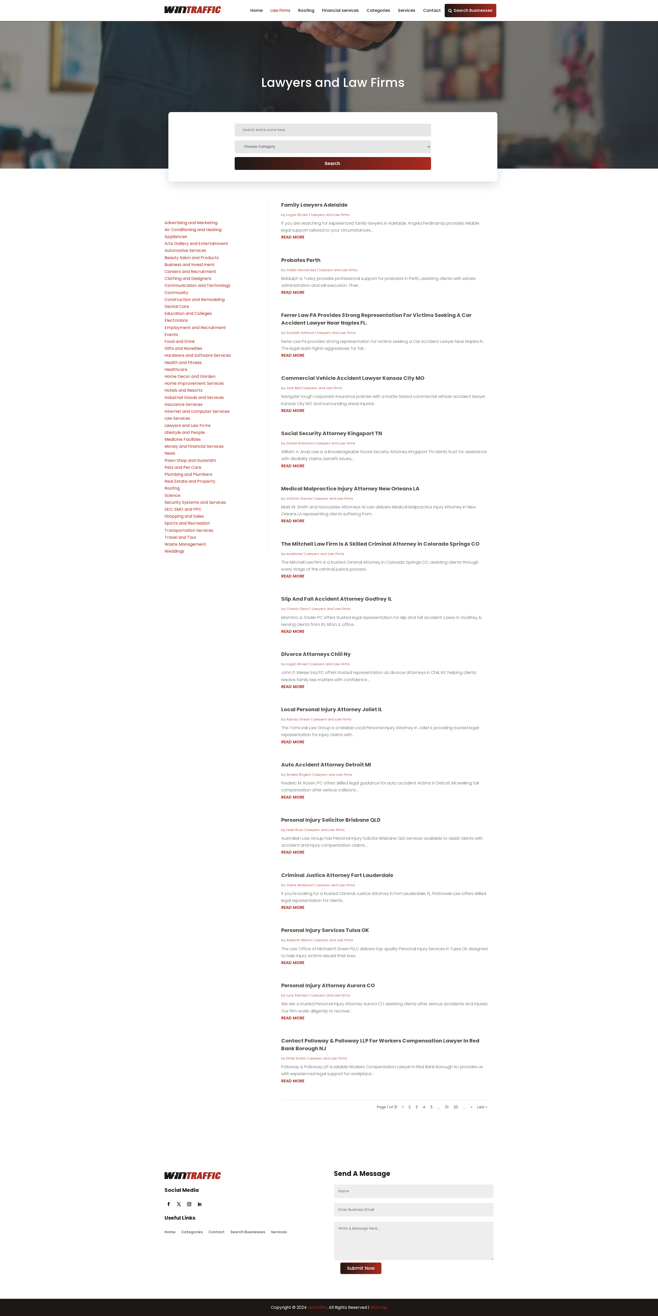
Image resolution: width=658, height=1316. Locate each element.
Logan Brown (297, 214)
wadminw (294, 553)
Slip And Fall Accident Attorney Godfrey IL (336, 598)
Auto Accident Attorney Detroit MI (326, 764)
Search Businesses (473, 10)
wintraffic (317, 1307)
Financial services (340, 10)
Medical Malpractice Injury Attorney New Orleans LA (350, 488)
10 (447, 1107)
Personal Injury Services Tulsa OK (325, 930)
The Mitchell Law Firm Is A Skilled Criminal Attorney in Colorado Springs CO (380, 543)
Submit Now (361, 1268)
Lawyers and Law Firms (330, 214)
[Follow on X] (179, 1204)
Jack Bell (293, 388)
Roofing (306, 10)
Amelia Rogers (298, 774)
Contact (432, 10)
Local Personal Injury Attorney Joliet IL (331, 709)
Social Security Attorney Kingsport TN (331, 433)
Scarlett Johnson (300, 332)
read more (292, 237)
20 (456, 1107)
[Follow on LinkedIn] (199, 1204)
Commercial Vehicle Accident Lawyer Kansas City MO (352, 378)
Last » (482, 1107)
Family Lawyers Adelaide (314, 204)
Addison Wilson (299, 940)
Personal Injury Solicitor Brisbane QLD (330, 820)
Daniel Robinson (300, 443)
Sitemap (378, 1307)
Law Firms (280, 10)
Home (256, 10)
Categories (378, 10)
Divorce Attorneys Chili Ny (316, 654)
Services (406, 10)
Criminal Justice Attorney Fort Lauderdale (337, 875)
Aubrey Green (298, 719)
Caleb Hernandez (301, 270)
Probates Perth (301, 260)
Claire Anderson (300, 885)
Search (332, 163)
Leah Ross (294, 829)
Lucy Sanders (297, 995)
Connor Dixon (297, 608)
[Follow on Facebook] (168, 1204)
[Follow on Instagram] (189, 1204)
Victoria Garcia (299, 498)
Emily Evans (296, 1058)
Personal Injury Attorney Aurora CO (328, 985)
